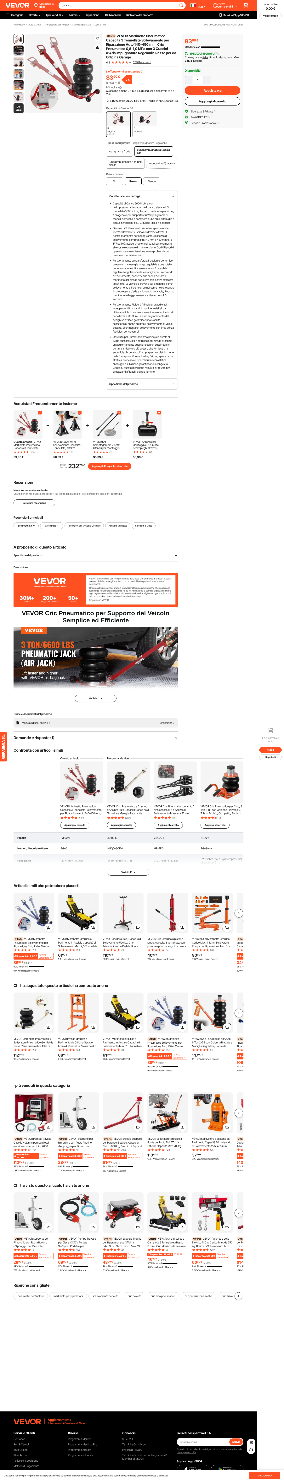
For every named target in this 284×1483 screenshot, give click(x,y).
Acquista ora (213, 90)
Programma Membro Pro (82, 1444)
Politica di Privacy (132, 1449)
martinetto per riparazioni (68, 1296)
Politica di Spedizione (26, 1460)
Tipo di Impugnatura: (118, 142)
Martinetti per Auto (81, 24)
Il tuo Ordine (20, 1449)
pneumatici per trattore (31, 1296)
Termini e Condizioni (134, 1444)
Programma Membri (80, 1439)
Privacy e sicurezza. (158, 1475)
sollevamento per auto (105, 1296)
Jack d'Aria (100, 24)
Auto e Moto (34, 24)
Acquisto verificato (118, 525)
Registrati (270, 757)
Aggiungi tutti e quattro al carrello (110, 466)
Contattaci (20, 1439)
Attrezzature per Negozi (57, 24)
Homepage (19, 24)
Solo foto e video (143, 525)
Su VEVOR (128, 1439)
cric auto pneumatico (163, 1296)
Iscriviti (236, 1441)
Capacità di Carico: (117, 108)
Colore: (110, 174)
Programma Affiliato (79, 1449)
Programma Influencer (81, 1455)
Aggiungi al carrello (212, 101)
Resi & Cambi (21, 1444)
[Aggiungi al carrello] (48, 927)
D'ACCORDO (265, 1475)
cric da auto (134, 1296)
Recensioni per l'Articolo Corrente (84, 525)
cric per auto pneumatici (198, 1296)
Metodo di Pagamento (26, 1466)
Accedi (270, 749)
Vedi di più (126, 872)
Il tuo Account (21, 1455)
